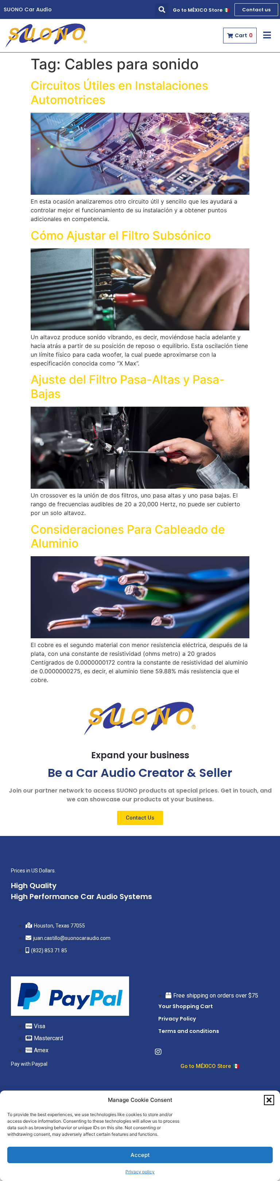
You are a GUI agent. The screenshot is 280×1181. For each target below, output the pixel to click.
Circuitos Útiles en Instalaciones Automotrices (119, 92)
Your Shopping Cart (185, 1006)
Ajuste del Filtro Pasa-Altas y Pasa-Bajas (128, 386)
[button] (269, 1100)
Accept (140, 1154)
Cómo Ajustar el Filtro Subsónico (121, 235)
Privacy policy (140, 1171)
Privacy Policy (177, 1018)
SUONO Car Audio (28, 9)
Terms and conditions (188, 1031)
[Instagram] (158, 1052)
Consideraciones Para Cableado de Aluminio (128, 536)
